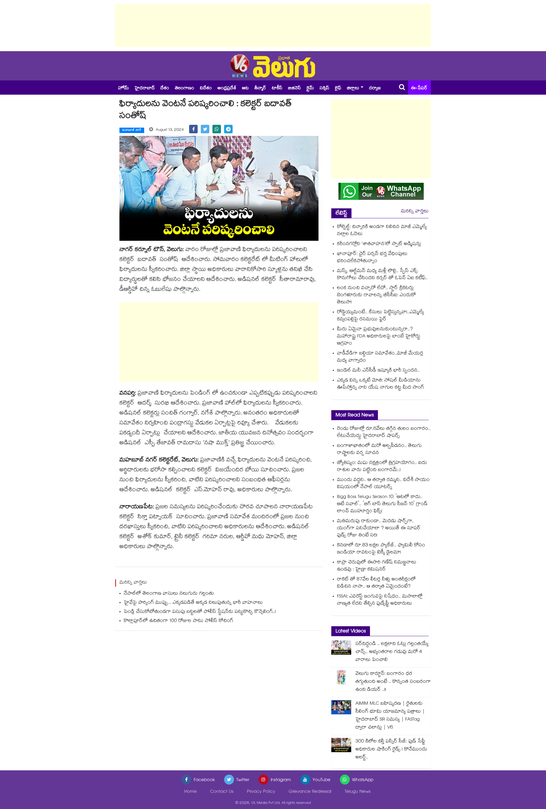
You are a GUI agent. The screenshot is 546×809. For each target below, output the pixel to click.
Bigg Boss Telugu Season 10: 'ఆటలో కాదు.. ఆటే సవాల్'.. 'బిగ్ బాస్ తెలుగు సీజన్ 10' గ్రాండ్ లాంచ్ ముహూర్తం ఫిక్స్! (382, 504)
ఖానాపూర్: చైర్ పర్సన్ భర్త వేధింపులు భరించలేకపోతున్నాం (372, 257)
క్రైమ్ (310, 88)
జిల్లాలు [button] (353, 88)
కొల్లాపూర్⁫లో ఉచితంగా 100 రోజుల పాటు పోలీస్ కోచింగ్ (178, 621)
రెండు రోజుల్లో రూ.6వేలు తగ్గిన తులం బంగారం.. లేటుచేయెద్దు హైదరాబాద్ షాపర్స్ (384, 432)
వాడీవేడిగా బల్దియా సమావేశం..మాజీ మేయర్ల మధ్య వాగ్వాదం (380, 357)
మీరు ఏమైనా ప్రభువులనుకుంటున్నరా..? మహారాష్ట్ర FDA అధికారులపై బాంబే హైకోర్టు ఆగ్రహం (378, 336)
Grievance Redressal (310, 792)
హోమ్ (123, 88)
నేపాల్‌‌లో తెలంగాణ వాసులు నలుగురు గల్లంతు (169, 594)
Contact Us (221, 792)
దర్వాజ (375, 88)
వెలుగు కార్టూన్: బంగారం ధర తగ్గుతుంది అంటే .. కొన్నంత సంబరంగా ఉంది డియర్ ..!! (393, 682)
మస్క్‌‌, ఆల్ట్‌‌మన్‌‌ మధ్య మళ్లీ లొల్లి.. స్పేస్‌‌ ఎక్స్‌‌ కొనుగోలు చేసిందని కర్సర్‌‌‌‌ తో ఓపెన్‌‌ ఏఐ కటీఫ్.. (382, 275)
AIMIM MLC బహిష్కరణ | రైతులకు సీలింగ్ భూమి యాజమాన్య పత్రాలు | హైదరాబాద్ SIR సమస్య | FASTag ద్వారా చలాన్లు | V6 (390, 716)
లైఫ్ (338, 88)
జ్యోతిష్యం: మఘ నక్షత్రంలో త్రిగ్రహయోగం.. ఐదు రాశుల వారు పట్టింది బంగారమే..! (382, 466)
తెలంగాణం (184, 88)
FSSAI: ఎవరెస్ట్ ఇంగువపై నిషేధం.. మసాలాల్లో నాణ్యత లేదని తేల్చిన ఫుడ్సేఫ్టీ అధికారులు (380, 600)
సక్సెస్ (324, 88)
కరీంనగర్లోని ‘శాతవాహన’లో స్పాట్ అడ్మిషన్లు (379, 244)
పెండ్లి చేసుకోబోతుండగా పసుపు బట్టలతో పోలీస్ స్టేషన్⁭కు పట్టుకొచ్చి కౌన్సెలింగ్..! (200, 612)
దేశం (164, 88)
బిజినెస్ (294, 88)
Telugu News (358, 792)
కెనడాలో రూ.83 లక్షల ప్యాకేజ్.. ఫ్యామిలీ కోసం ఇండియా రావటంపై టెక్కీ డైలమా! (381, 549)
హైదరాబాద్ (145, 88)
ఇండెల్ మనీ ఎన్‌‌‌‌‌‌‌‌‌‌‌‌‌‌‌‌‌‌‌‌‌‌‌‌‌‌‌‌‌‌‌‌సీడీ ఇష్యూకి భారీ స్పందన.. (378, 371)
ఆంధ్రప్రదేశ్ (227, 88)
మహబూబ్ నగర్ (131, 130)
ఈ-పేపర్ (419, 88)
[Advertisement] (273, 25)
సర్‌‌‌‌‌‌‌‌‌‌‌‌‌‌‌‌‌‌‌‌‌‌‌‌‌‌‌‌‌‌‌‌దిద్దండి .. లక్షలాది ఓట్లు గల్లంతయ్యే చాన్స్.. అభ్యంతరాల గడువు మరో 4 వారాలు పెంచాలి (392, 652)
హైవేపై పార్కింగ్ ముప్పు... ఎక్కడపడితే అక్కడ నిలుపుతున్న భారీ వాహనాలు (193, 603)
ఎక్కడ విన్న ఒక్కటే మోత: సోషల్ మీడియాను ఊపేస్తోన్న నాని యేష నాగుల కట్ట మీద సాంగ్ (380, 384)
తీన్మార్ (260, 88)
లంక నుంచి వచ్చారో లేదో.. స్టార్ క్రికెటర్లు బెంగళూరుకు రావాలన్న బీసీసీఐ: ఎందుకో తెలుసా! (376, 295)
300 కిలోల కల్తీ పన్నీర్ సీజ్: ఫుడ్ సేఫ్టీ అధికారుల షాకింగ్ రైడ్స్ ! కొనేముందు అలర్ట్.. (391, 750)
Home (190, 792)
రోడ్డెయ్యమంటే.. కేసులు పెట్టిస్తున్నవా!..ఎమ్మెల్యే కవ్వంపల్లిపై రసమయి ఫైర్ (380, 316)
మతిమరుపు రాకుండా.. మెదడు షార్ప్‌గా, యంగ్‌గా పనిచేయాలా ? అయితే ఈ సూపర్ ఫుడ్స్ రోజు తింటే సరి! (379, 528)
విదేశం (206, 88)
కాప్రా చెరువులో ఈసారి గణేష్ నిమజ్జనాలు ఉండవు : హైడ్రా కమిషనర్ (376, 566)
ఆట (245, 88)
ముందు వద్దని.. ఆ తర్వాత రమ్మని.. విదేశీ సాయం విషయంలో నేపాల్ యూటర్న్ (383, 483)
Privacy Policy (261, 792)
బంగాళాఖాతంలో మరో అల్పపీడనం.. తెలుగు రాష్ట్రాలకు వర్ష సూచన (379, 449)
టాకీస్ (277, 88)
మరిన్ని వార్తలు (415, 212)
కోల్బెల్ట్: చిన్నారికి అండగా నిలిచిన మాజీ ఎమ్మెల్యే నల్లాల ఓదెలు (382, 230)
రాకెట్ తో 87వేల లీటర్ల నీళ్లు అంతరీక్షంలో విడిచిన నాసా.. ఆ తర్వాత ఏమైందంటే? (376, 583)
